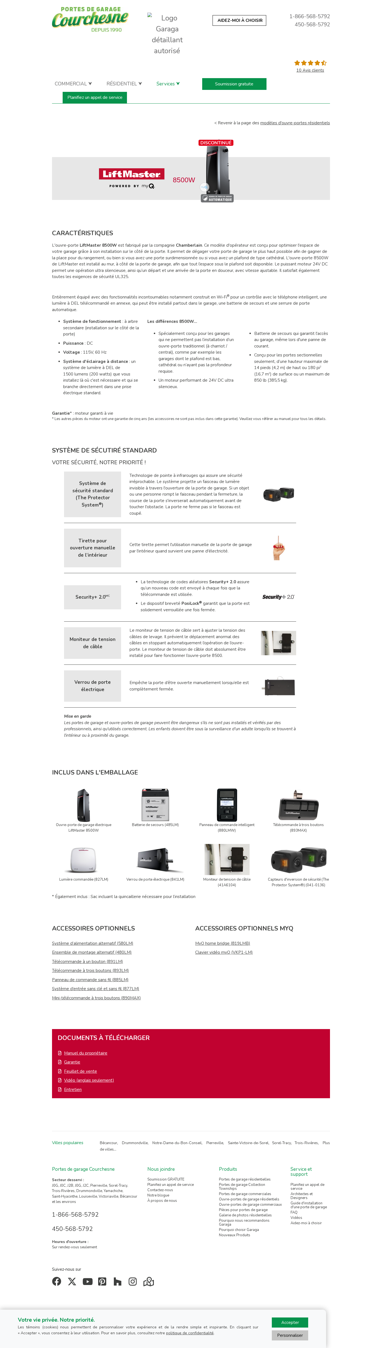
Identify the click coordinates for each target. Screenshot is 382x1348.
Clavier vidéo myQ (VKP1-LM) (224, 952)
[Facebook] (57, 1283)
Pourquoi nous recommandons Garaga (244, 1222)
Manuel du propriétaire (85, 1053)
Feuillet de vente (80, 1071)
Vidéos (296, 1217)
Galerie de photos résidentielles (245, 1215)
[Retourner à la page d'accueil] (90, 19)
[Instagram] (134, 1283)
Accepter (290, 1322)
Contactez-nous (160, 1190)
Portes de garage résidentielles (245, 1179)
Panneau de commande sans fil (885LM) (90, 980)
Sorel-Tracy (281, 1143)
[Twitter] (73, 1283)
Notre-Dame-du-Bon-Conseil (177, 1143)
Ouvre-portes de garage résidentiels (249, 1199)
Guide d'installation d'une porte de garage (309, 1205)
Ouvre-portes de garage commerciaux (250, 1204)
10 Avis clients (310, 70)
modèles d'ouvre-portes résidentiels (295, 123)
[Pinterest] (103, 1283)
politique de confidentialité (190, 1333)
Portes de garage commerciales (245, 1194)
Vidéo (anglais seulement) (89, 1080)
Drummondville (135, 1143)
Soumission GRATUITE (165, 1179)
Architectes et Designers (302, 1195)
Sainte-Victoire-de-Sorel (248, 1143)
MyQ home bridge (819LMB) (222, 943)
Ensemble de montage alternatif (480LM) (92, 952)
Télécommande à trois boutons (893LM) (90, 970)
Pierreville (214, 1143)
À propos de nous (162, 1200)
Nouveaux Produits (234, 1235)
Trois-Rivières (306, 1143)
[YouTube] (88, 1283)
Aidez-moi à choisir (306, 1223)
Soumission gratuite (234, 84)
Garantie (72, 1062)
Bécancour (108, 1143)
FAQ (294, 1212)
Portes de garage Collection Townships (242, 1186)
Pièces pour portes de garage (243, 1209)
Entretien (73, 1089)
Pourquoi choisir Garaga (239, 1229)
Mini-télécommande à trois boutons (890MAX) (96, 998)
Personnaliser (290, 1335)
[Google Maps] (149, 1283)
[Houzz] (118, 1283)
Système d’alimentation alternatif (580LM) (92, 943)
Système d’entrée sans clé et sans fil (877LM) (95, 989)
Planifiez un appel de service (94, 97)
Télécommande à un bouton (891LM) (87, 961)
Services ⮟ (168, 83)
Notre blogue (158, 1195)
